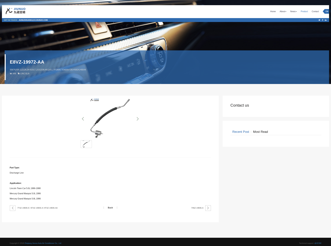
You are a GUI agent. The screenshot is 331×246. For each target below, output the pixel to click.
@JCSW (317, 243)
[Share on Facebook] (322, 20)
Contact (315, 11)
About (282, 11)
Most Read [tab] (260, 131)
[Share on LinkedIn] (325, 20)
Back (110, 208)
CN (327, 11)
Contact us (239, 105)
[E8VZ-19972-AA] (110, 118)
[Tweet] (319, 20)
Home (273, 11)
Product (304, 11)
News (293, 11)
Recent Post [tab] (240, 131)
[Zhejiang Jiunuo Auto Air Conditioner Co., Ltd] (15, 11)
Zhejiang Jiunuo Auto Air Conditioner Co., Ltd (43, 243)
